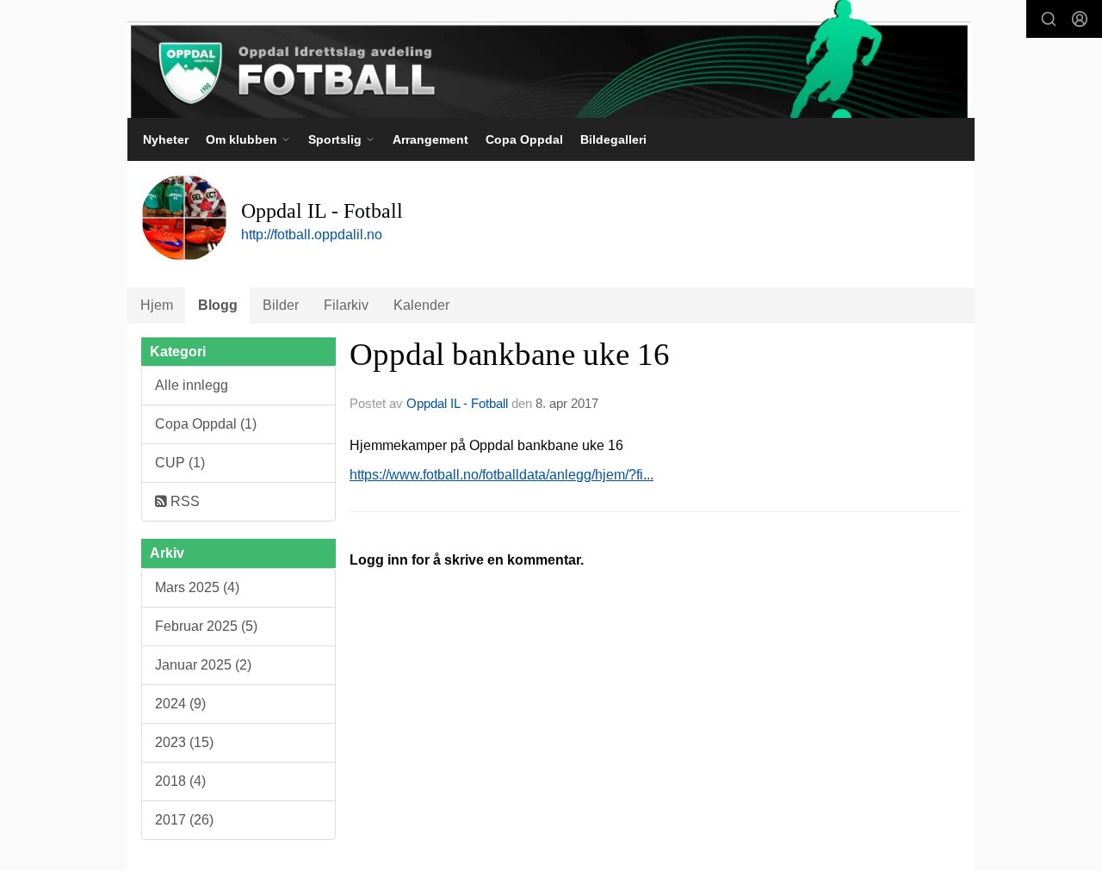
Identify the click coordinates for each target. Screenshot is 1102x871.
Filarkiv (346, 305)
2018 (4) (180, 781)
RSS (183, 501)
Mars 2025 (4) (197, 587)
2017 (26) (184, 819)
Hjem (156, 305)
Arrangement (430, 139)
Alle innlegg (191, 385)
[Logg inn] (1079, 18)
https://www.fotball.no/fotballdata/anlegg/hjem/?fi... (501, 474)
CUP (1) (180, 462)
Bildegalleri (613, 139)
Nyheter (166, 139)
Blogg (218, 305)
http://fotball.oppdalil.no (311, 234)
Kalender (421, 305)
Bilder (281, 305)
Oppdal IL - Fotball (457, 403)
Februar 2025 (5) (206, 626)
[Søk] (1048, 18)
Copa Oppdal (524, 139)
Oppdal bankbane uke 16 (510, 354)
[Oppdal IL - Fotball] (549, 59)
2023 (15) (184, 742)
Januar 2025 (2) (203, 665)
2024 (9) (180, 703)
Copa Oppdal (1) (206, 424)
